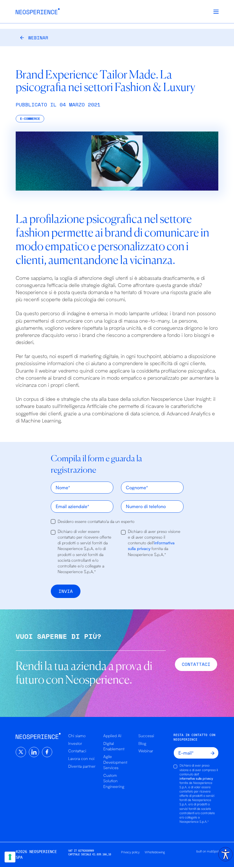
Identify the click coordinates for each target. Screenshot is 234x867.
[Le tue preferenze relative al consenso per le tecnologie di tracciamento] (10, 857)
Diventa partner (82, 766)
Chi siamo (77, 735)
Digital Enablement (113, 746)
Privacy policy (130, 852)
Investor (75, 743)
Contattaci (77, 750)
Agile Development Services (115, 762)
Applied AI (112, 735)
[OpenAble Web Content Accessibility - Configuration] (225, 854)
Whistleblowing (155, 852)
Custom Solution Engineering (113, 781)
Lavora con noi (81, 758)
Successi (146, 735)
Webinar (38, 38)
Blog (142, 743)
